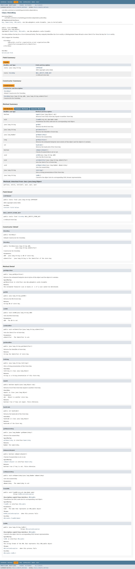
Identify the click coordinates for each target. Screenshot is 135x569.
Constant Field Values (11, 207)
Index (33, 2)
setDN (38, 155)
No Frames (28, 5)
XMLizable (17, 22)
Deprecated (26, 2)
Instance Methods (21, 109)
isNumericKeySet (41, 150)
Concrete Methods (37, 109)
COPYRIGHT (39, 68)
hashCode (39, 145)
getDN (38, 124)
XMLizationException (33, 529)
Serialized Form (7, 53)
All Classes (38, 5)
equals (38, 114)
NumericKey (9, 22)
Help (37, 2)
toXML (38, 175)
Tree (20, 2)
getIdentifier (40, 129)
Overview (3, 2)
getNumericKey (40, 134)
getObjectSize (40, 140)
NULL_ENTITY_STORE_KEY (43, 73)
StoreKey (12, 73)
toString (39, 170)
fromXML (38, 119)
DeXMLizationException (26, 494)
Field (13, 7)
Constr (18, 7)
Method (24, 7)
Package (10, 2)
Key (3, 22)
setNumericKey (40, 165)
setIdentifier (40, 160)
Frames (21, 5)
